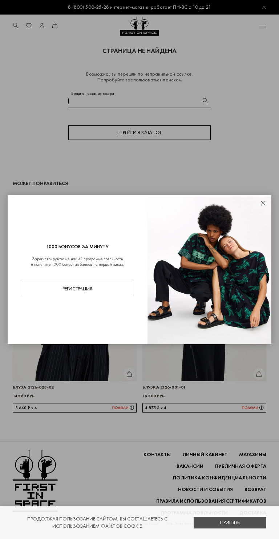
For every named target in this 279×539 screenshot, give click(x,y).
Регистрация (77, 289)
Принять (230, 522)
